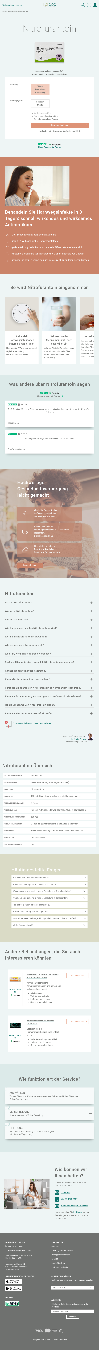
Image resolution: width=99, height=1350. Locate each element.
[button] (72, 1288)
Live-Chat (65, 1192)
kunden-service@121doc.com (74, 1205)
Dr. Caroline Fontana (78, 739)
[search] (83, 5)
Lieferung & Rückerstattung (62, 1250)
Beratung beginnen (59, 125)
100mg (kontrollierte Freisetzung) (40, 89)
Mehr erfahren (77, 975)
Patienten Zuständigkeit (61, 1267)
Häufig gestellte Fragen (60, 1255)
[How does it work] (90, 1113)
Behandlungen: (30, 565)
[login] (95, 5)
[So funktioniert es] (90, 1096)
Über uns (19, 5)
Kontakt (54, 1259)
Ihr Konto (77, 1212)
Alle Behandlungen (8, 5)
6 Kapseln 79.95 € (40, 103)
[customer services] (89, 5)
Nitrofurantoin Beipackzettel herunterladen (32, 723)
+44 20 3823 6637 (69, 1199)
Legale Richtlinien (58, 1263)
